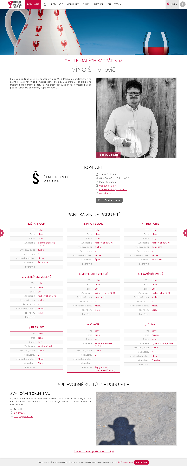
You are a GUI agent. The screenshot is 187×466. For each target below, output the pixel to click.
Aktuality (73, 4)
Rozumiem (141, 462)
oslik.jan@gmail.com (23, 416)
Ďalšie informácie (125, 462)
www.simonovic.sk (108, 193)
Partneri (99, 4)
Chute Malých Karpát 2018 (93, 60)
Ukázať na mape (111, 200)
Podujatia (33, 4)
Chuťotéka (114, 4)
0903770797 (19, 413)
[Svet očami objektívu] (136, 419)
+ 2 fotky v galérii (108, 154)
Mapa (174, 4)
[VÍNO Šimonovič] (136, 118)
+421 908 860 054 (107, 186)
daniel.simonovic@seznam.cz (113, 189)
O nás (86, 4)
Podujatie (57, 4)
